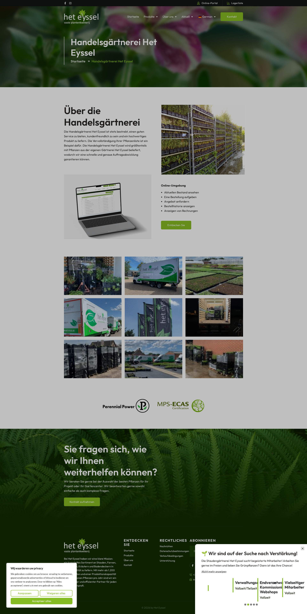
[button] (302, 548)
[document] (153, 307)
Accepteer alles (41, 601)
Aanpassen (24, 593)
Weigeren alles (56, 593)
